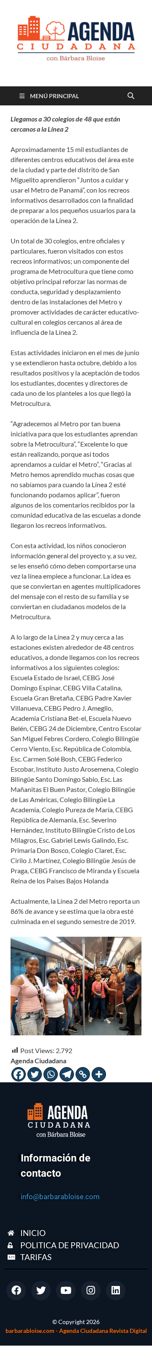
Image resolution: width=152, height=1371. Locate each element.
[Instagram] (90, 1290)
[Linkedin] (115, 1290)
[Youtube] (66, 1290)
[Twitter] (34, 1074)
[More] (99, 1074)
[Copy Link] (83, 1074)
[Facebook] (18, 1074)
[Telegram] (67, 1074)
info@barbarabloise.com (60, 1196)
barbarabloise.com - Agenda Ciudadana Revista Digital (76, 1330)
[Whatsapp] (50, 1074)
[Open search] (131, 96)
